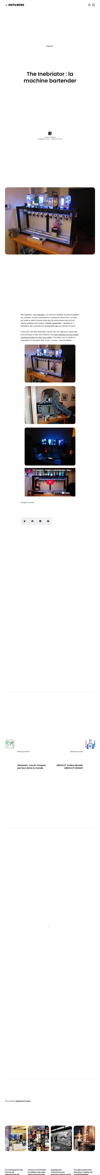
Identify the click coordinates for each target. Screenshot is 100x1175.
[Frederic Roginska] (50, 133)
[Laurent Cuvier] (8, 1147)
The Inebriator (38, 315)
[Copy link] (48, 521)
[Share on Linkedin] (40, 521)
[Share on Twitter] (25, 521)
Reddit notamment (53, 323)
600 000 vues (52, 326)
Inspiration (50, 46)
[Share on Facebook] (32, 521)
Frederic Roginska (50, 137)
